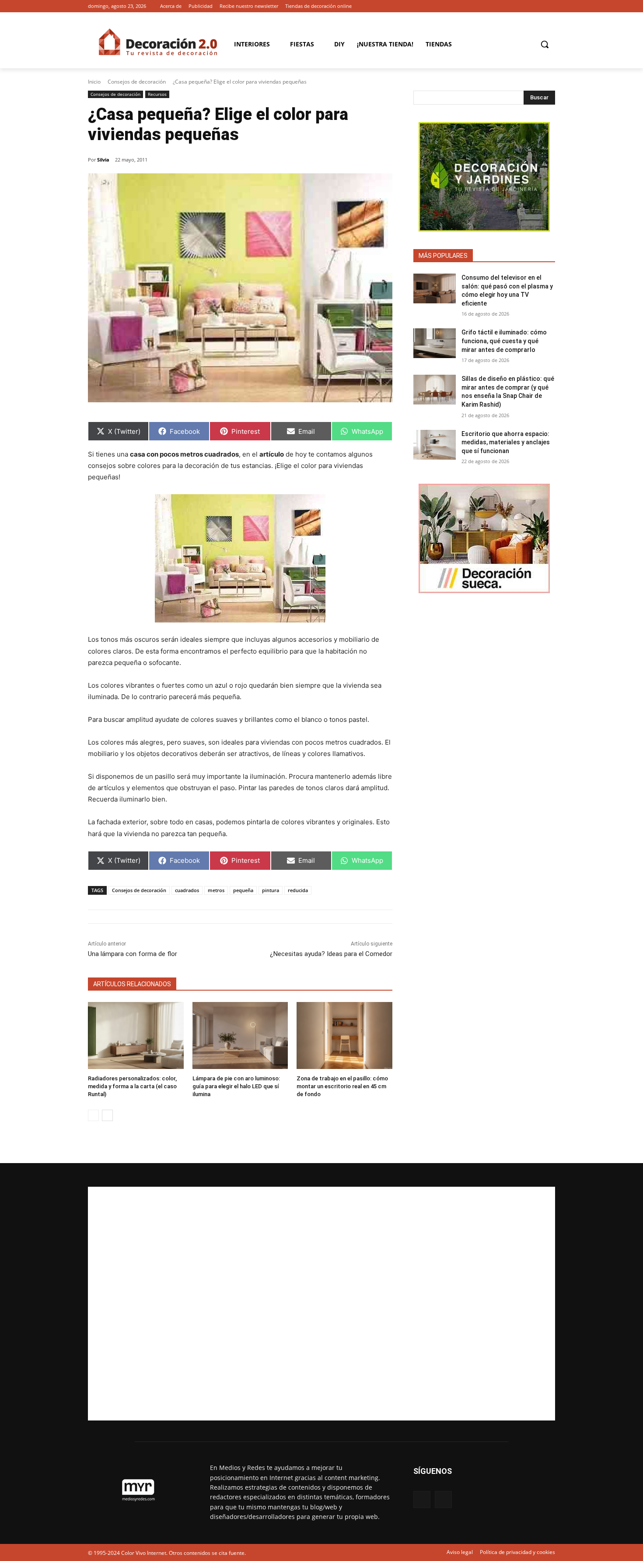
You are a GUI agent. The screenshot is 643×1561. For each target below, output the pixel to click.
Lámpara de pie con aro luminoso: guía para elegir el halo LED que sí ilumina (236, 1086)
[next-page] (107, 1115)
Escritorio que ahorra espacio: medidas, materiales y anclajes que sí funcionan (505, 442)
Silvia (103, 159)
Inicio (94, 81)
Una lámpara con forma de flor (132, 954)
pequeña (243, 890)
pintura (270, 890)
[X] (550, 6)
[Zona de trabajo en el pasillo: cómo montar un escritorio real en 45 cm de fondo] (344, 1035)
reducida (298, 890)
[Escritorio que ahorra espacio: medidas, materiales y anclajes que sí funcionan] (434, 445)
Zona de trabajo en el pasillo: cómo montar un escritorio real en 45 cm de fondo (342, 1086)
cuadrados (187, 890)
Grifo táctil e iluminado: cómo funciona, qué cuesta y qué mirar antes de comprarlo (504, 341)
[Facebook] (538, 6)
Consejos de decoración (137, 81)
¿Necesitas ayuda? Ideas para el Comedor (331, 954)
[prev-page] (93, 1115)
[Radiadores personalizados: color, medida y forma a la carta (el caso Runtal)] (136, 1035)
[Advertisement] (321, 1303)
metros (216, 890)
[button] (544, 44)
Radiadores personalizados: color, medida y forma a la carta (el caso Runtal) (132, 1086)
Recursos (157, 94)
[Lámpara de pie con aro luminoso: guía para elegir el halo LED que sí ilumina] (240, 1035)
